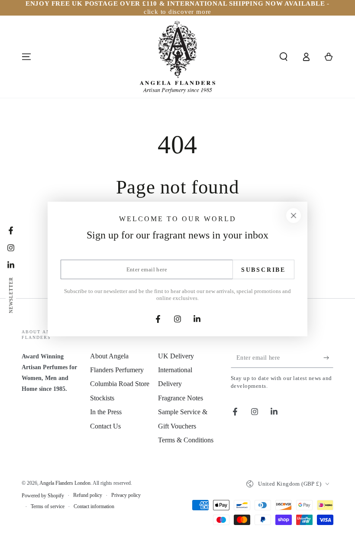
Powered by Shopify (43, 496)
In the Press (106, 412)
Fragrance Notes (180, 398)
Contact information (94, 506)
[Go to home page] (177, 56)
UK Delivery (176, 356)
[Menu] (26, 56)
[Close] (293, 215)
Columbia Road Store (119, 383)
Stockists (102, 398)
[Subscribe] (328, 357)
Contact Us (105, 426)
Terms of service (48, 506)
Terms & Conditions (185, 440)
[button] (283, 56)
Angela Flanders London (64, 483)
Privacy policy (126, 495)
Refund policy (87, 495)
